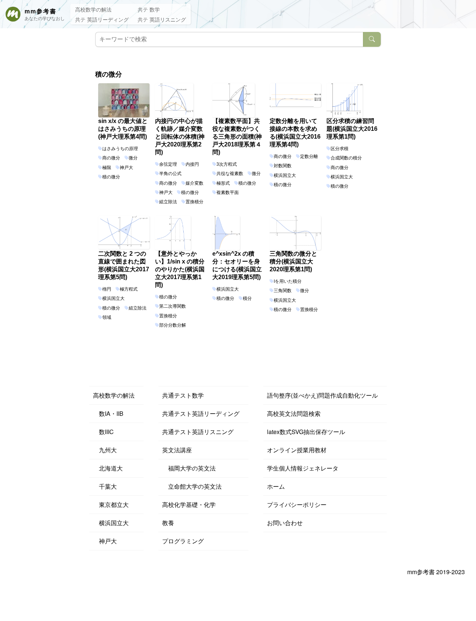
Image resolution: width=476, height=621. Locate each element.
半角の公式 (170, 173)
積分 (247, 298)
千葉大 (105, 486)
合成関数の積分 (346, 158)
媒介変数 (194, 183)
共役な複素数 (229, 173)
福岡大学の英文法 (189, 468)
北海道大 (108, 468)
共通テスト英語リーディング (200, 413)
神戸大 (126, 167)
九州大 (105, 450)
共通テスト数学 (183, 395)
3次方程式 (226, 164)
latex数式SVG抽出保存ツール (306, 431)
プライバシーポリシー (297, 504)
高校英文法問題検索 (294, 413)
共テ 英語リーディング (102, 19)
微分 (133, 158)
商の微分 (111, 158)
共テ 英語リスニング (162, 19)
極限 (106, 167)
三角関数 (283, 290)
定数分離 (309, 156)
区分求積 (339, 148)
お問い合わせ (285, 522)
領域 (106, 317)
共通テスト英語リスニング (198, 431)
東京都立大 (111, 504)
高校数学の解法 (93, 9)
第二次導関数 (172, 306)
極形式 (223, 183)
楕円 (106, 289)
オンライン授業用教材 (297, 450)
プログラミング (183, 541)
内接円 (192, 164)
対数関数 (283, 165)
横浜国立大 (285, 175)
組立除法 (168, 201)
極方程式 (129, 289)
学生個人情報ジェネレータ (302, 468)
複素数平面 (227, 192)
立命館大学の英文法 (192, 486)
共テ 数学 (149, 9)
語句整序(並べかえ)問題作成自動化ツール (322, 395)
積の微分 (111, 176)
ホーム (276, 486)
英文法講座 (177, 450)
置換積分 (194, 201)
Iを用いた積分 (288, 281)
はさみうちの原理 (120, 148)
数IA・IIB (108, 413)
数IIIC (103, 431)
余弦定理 (168, 164)
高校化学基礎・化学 (189, 504)
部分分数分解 (172, 325)
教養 (168, 522)
